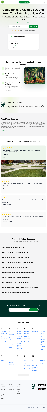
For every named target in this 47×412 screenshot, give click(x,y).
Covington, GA (19, 346)
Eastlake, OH (35, 331)
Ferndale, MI (42, 339)
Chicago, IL (19, 335)
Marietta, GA (35, 358)
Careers (10, 391)
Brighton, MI (11, 345)
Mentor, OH (34, 365)
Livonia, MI (26, 366)
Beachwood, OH (11, 335)
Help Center (11, 389)
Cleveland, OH (19, 339)
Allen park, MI (4, 333)
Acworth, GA (3, 331)
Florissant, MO (42, 342)
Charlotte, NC (19, 333)
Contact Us (11, 386)
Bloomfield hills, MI (11, 338)
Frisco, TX (42, 349)
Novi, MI (42, 363)
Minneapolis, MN (35, 368)
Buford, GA (11, 347)
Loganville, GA (27, 368)
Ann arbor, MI (4, 338)
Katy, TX (18, 358)
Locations (3, 389)
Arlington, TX (4, 339)
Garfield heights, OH (3, 359)
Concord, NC (19, 341)
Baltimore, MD (11, 332)
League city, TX (26, 362)
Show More (4, 130)
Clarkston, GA (19, 336)
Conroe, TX (19, 343)
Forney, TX (42, 344)
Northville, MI (43, 362)
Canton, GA (19, 331)
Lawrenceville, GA (27, 359)
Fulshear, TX (42, 351)
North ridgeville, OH (43, 359)
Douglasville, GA (27, 342)
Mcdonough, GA (35, 361)
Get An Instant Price (24, 2)
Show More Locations (23, 375)
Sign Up (18, 386)
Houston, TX (11, 360)
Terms (39, 407)
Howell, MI (11, 362)
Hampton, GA (12, 358)
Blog (2, 391)
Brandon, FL (11, 344)
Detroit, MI (26, 339)
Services (3, 386)
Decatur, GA (27, 338)
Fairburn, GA (42, 331)
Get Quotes (32, 26)
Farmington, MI (42, 334)
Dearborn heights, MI (26, 335)
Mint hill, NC (34, 370)
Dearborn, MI (27, 333)
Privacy (44, 407)
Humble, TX (11, 364)
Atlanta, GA (3, 341)
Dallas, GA (26, 331)
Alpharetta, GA (3, 335)
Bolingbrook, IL (11, 341)
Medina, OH (34, 363)
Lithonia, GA (27, 365)
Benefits (18, 389)
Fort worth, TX (42, 347)
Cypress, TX (19, 350)
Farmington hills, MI (42, 337)
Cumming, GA (19, 348)
